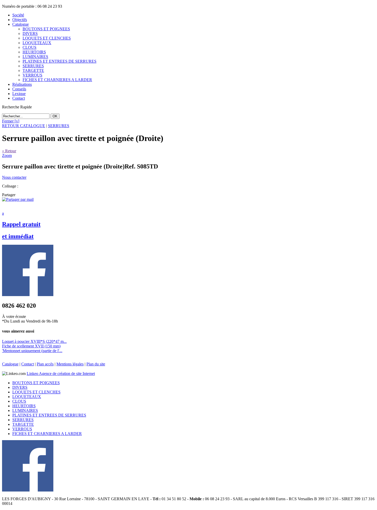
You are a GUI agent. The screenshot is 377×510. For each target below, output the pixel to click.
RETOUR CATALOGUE (23, 126)
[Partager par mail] (18, 199)
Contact (27, 364)
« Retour (9, 151)
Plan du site (95, 364)
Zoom (7, 155)
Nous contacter (14, 177)
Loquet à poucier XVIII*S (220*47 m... (34, 341)
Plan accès (45, 364)
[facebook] (27, 294)
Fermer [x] (10, 121)
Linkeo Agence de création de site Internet (61, 373)
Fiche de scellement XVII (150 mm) (31, 346)
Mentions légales (70, 364)
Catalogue (10, 364)
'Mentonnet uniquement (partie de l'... (32, 350)
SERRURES (58, 126)
